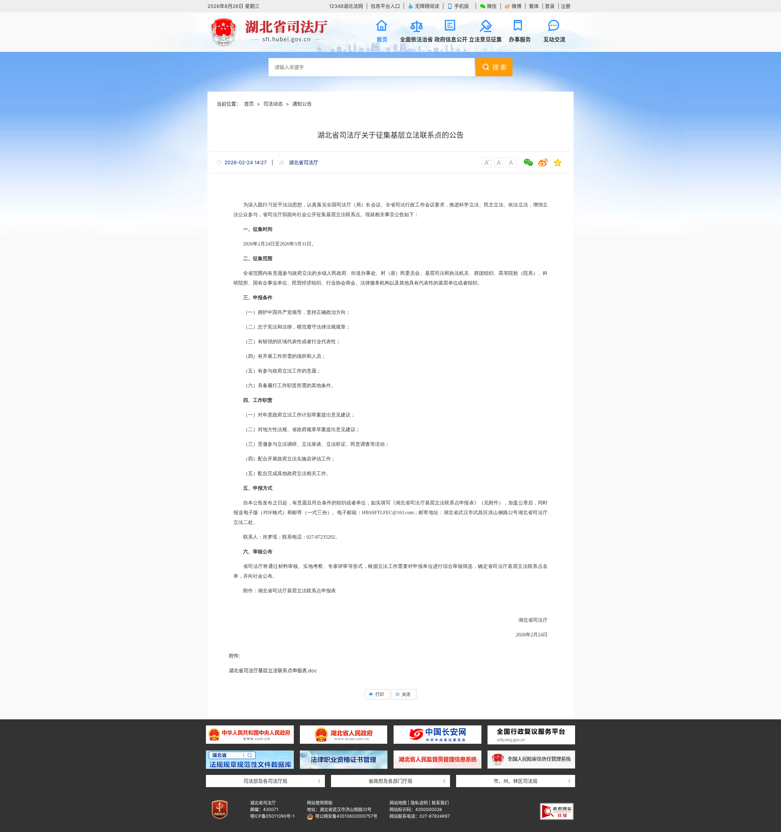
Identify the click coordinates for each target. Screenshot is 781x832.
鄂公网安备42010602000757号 (345, 816)
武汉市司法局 (515, 721)
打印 (379, 694)
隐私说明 (419, 802)
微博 (516, 6)
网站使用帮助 (320, 802)
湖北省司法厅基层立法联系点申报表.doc (273, 670)
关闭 (406, 694)
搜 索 (499, 67)
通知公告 (302, 104)
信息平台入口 (385, 6)
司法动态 (273, 104)
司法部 (265, 721)
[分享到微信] (528, 162)
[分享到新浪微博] (543, 162)
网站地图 (398, 802)
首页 (249, 104)
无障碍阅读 (427, 6)
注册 (565, 6)
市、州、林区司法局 (516, 781)
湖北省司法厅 (268, 32)
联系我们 (440, 802)
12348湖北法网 (346, 6)
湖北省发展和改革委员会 (390, 721)
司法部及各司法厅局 (265, 781)
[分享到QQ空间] (558, 162)
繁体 (534, 6)
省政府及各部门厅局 (390, 781)
